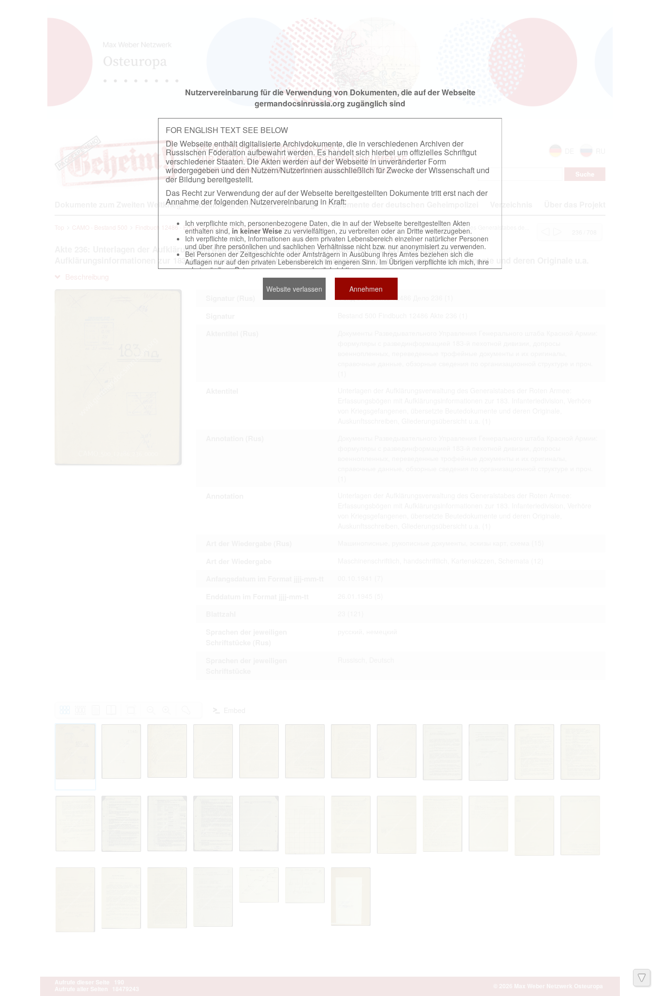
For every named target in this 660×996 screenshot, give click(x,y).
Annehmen (366, 289)
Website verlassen (294, 289)
